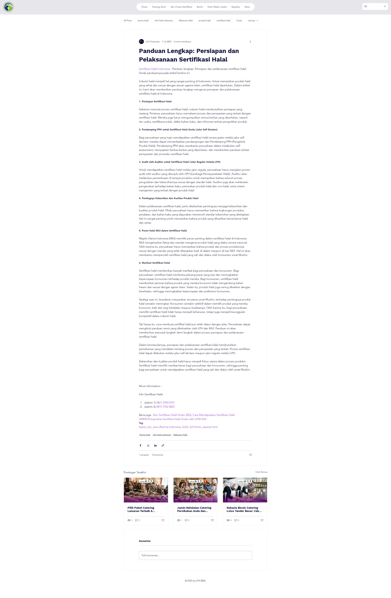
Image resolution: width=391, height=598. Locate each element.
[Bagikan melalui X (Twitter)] (147, 445)
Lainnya (251, 20)
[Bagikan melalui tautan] (162, 445)
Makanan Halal (186, 20)
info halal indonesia (164, 20)
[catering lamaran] (146, 490)
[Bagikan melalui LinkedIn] (155, 445)
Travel (239, 20)
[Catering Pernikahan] (196, 490)
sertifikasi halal (223, 20)
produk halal (205, 20)
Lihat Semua (261, 472)
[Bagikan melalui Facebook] (140, 445)
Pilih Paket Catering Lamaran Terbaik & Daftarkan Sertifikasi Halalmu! (142, 509)
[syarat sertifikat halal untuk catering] (245, 490)
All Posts (128, 20)
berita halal (143, 20)
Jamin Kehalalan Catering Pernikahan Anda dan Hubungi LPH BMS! (194, 509)
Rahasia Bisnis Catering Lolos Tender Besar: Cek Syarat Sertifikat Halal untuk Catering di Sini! (243, 509)
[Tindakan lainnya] (250, 41)
